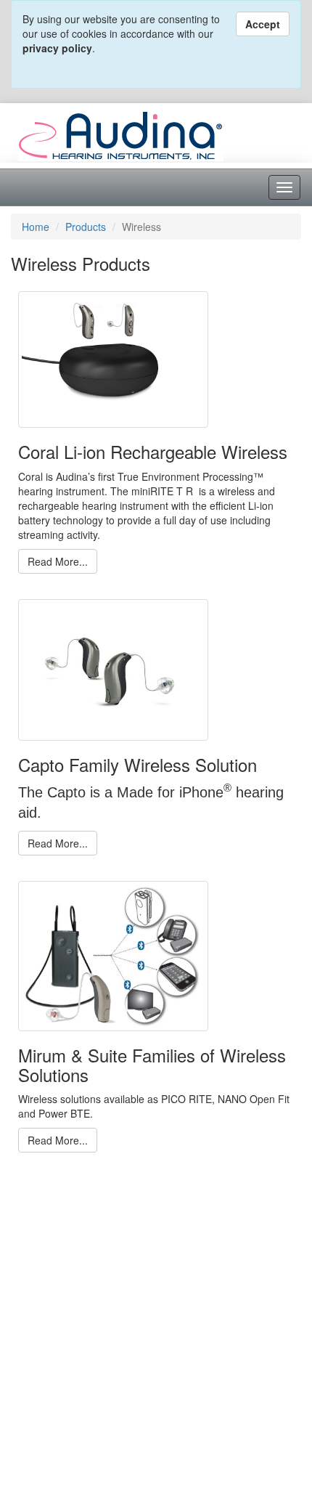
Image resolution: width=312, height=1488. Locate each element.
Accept (262, 24)
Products (85, 226)
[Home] (121, 134)
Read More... (58, 561)
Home (35, 226)
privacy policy (57, 48)
